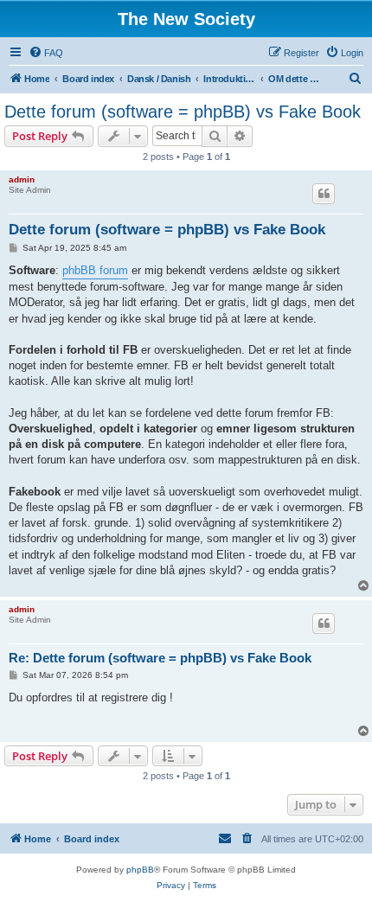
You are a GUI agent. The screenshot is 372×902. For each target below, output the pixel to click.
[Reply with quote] (323, 193)
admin (22, 179)
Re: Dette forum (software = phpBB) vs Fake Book (160, 657)
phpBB (140, 869)
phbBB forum (95, 270)
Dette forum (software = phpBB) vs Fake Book (182, 111)
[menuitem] (46, 52)
